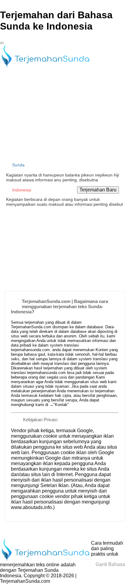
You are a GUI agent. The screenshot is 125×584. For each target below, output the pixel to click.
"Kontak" (61, 404)
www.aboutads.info (31, 507)
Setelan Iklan (54, 485)
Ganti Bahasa (109, 564)
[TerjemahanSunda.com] (45, 66)
